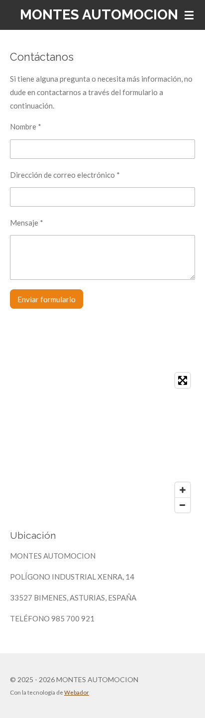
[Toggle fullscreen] (182, 380)
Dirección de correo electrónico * (65, 174)
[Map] (102, 442)
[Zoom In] (182, 489)
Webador (76, 692)
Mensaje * (26, 222)
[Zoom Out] (182, 504)
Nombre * (25, 126)
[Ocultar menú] (189, 15)
